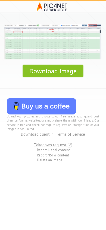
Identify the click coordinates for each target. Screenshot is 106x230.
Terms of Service (70, 134)
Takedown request (51, 144)
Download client (35, 134)
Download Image (53, 71)
